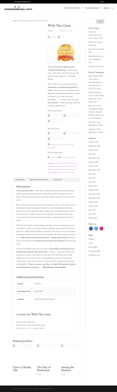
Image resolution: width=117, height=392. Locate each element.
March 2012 (93, 218)
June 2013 (92, 174)
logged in (29, 328)
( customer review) (65, 31)
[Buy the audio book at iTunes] (67, 157)
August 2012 (93, 206)
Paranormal (91, 8)
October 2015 (93, 150)
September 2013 (94, 170)
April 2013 (92, 182)
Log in (91, 243)
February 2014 (94, 162)
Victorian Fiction (72, 8)
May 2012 (92, 210)
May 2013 (92, 178)
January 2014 (93, 166)
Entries (93, 247)
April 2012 (92, 214)
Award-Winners (68, 163)
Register (91, 239)
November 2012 (94, 198)
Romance (66, 172)
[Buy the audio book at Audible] (53, 157)
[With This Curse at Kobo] (55, 139)
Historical (67, 166)
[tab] (20, 180)
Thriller (72, 172)
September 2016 (94, 146)
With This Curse (95, 88)
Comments (94, 251)
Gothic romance (58, 166)
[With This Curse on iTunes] (64, 148)
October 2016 (93, 142)
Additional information (38, 179)
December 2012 (94, 194)
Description (19, 179)
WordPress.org (94, 255)
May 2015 (92, 154)
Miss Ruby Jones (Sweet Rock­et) (54, 267)
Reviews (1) (57, 179)
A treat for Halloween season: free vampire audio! (96, 35)
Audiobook (58, 163)
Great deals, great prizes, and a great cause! (96, 98)
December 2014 (94, 158)
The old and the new (96, 66)
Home (106, 8)
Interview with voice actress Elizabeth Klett (96, 59)
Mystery (73, 166)
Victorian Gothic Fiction (26, 21)
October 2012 (93, 202)
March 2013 (93, 186)
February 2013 (94, 190)
